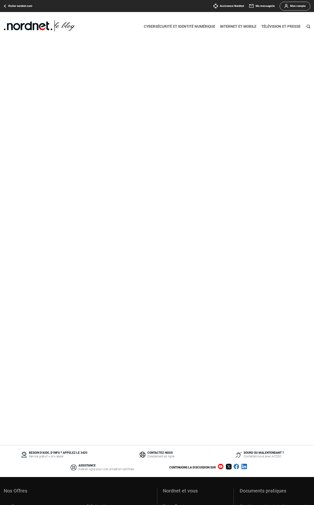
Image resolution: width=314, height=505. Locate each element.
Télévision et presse (281, 26)
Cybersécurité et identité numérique (179, 26)
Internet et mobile (238, 26)
